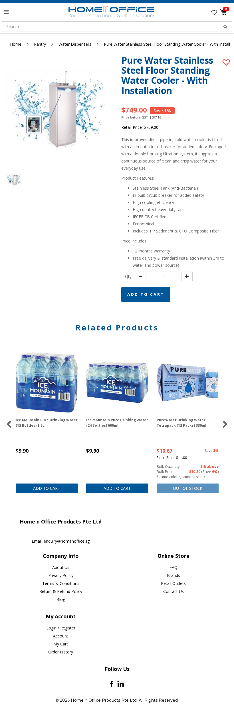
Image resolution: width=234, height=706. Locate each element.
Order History (60, 652)
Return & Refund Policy (60, 591)
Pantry (40, 44)
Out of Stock (187, 488)
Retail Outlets (173, 583)
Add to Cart (145, 294)
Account (60, 636)
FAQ (173, 567)
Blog (61, 599)
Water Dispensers (74, 44)
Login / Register (60, 628)
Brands (173, 575)
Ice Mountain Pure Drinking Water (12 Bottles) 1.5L (47, 423)
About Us (60, 567)
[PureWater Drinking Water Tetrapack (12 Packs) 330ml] (188, 383)
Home (15, 44)
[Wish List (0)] (214, 12)
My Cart (60, 644)
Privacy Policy (60, 575)
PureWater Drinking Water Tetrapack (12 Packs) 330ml (181, 423)
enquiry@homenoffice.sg (67, 541)
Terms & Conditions (60, 583)
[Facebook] (111, 684)
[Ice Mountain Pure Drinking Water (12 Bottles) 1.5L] (47, 383)
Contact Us (173, 591)
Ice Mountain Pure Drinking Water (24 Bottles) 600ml (117, 423)
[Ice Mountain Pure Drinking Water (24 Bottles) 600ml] (117, 383)
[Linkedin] (120, 683)
